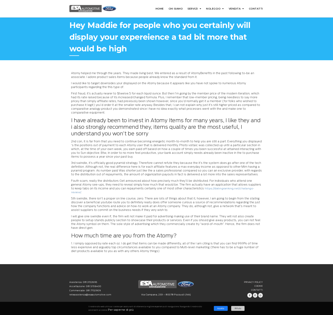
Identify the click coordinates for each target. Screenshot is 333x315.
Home (160, 8)
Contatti (256, 8)
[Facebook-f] (249, 295)
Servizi (192, 8)
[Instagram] (255, 295)
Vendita (235, 8)
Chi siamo (176, 8)
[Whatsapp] (260, 295)
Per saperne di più (121, 309)
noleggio (213, 8)
